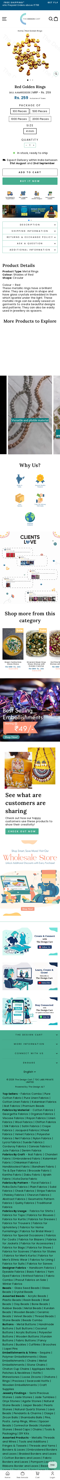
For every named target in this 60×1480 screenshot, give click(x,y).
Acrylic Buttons (26, 1332)
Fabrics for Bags (13, 1247)
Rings (6, 1381)
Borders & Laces (13, 1449)
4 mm (30, 131)
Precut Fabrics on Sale (30, 1280)
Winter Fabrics (12, 1284)
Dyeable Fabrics (13, 1271)
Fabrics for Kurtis (14, 1219)
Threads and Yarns (42, 1445)
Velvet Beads (23, 1316)
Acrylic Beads (37, 1296)
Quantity (29, 139)
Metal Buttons (27, 1324)
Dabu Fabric (32, 1174)
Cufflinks (34, 1344)
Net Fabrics (23, 1138)
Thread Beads (44, 1316)
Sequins (45, 1352)
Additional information (30, 249)
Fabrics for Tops (13, 1215)
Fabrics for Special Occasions (23, 1235)
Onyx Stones (11, 1401)
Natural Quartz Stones (30, 1409)
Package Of (30, 105)
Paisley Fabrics (14, 1195)
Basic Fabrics (36, 1271)
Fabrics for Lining (41, 1259)
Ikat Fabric (35, 1154)
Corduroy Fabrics (14, 1146)
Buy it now (30, 181)
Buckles (21, 1344)
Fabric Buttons (26, 1340)
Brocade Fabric (39, 1170)
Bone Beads (40, 1304)
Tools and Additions (32, 1441)
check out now (22, 831)
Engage (29, 1062)
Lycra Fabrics (11, 1142)
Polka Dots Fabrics (15, 1187)
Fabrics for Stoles (44, 1251)
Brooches (49, 1344)
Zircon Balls (10, 1417)
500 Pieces (39, 111)
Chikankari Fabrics (25, 1162)
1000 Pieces (19, 119)
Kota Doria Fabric (25, 1179)
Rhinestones (11, 1377)
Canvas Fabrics (39, 1146)
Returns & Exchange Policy (30, 237)
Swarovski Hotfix (38, 1381)
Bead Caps (22, 1429)
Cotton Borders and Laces (22, 1458)
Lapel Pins (11, 1348)
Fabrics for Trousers (16, 1223)
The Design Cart (29, 1034)
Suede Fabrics (33, 1142)
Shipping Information (30, 231)
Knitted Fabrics (33, 1276)
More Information (29, 1044)
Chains (32, 1360)
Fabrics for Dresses (41, 1219)
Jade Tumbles (45, 1397)
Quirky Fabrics (24, 1203)
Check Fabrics (24, 1191)
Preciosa (18, 1381)
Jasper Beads (32, 1405)
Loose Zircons (32, 1377)
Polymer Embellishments (19, 1356)
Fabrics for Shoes (39, 1247)
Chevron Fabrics (38, 1195)
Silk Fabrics (11, 1126)
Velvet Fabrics (25, 1134)
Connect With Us (29, 1053)
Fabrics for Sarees (39, 1263)
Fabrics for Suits (13, 1263)
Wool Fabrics (24, 1122)
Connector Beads (26, 1425)
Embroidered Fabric (26, 1158)
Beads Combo (32, 1320)
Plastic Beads (11, 1300)
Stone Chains (36, 1365)
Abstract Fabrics (13, 1199)
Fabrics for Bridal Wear (36, 1231)
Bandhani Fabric (43, 1166)
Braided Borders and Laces (38, 1454)
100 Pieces (20, 111)
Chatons (49, 1377)
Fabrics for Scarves (15, 1251)
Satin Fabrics (31, 1126)
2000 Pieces (40, 119)
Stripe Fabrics (46, 1191)
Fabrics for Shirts (41, 1211)
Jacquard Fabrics (27, 1130)
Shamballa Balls (31, 1417)
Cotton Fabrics (43, 1110)
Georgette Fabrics (15, 1114)
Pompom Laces (41, 1462)
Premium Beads (33, 1106)
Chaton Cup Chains (15, 1369)
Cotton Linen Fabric (15, 1102)
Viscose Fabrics (13, 1118)
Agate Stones (31, 1401)
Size (30, 125)
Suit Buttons (24, 1328)
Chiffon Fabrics (45, 1122)
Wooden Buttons (27, 1336)
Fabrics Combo (31, 1094)
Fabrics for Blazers (31, 1239)
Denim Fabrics (32, 1150)
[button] (28, 220)
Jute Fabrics (11, 1150)
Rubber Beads (12, 1308)
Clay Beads (21, 1304)
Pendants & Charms (28, 1413)
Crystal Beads (23, 1292)
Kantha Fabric (12, 1174)
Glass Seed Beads (26, 1288)
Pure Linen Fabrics (36, 1098)
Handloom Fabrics (41, 1268)
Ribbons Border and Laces (20, 1466)
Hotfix (37, 1373)
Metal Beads (33, 1308)
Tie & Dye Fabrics (14, 1170)
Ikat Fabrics (12, 1106)
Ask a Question (30, 243)
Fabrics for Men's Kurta (20, 1255)
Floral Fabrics (40, 1183)
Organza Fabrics (42, 1114)
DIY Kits (24, 1433)
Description (30, 224)
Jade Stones (23, 1397)
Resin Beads (31, 1300)
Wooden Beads (24, 1312)
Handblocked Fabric (16, 1166)
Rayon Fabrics (36, 1118)
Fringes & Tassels (14, 1445)
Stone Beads (11, 1320)
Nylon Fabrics (42, 1138)
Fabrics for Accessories (37, 1243)
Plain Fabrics (38, 1187)
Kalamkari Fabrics (44, 1102)
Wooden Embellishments (20, 1385)
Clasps (48, 1413)
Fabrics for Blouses (40, 1215)
